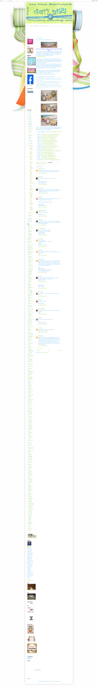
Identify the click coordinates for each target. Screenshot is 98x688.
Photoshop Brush (30, 409)
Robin (39, 317)
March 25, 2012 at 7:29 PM (42, 281)
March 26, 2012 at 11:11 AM (42, 324)
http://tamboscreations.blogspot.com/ (48, 143)
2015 (29, 119)
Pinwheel (29, 412)
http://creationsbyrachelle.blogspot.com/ (49, 137)
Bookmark (30, 254)
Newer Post (38, 350)
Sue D (39, 328)
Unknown (39, 238)
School (29, 443)
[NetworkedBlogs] (30, 91)
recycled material (29, 432)
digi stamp (30, 297)
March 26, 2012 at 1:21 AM (42, 296)
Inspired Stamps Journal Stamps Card (31, 208)
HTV (28, 344)
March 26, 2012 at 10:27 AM (42, 314)
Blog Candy (30, 251)
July (30, 140)
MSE (29, 384)
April (30, 145)
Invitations (30, 351)
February (31, 212)
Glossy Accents (29, 333)
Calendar (29, 260)
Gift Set (29, 322)
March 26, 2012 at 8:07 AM (42, 305)
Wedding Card (30, 523)
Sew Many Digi (30, 448)
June (30, 142)
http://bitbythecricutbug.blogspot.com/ (48, 158)
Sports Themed (29, 473)
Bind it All (29, 244)
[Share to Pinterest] (51, 162)
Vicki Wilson (40, 128)
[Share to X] (49, 162)
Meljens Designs (29, 371)
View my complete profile (30, 580)
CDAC (29, 268)
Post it (29, 416)
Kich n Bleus (30, 363)
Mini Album (30, 374)
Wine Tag (30, 192)
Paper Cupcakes (29, 394)
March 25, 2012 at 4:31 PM (42, 272)
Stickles (29, 479)
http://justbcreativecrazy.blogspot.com (48, 147)
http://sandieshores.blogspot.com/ (50, 144)
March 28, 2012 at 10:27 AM (42, 345)
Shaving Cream (29, 454)
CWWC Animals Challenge (31, 204)
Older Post (60, 350)
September (31, 135)
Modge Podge (30, 379)
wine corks (30, 526)
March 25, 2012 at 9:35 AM (42, 207)
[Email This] (47, 162)
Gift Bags (29, 319)
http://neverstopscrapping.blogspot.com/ (48, 155)
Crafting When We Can (30, 287)
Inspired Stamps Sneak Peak (31, 153)
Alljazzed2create (41, 210)
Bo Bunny (29, 252)
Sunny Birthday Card (31, 162)
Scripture (29, 447)
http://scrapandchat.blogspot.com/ (47, 152)
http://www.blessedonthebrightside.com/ (49, 142)
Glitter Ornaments (30, 329)
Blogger (58, 681)
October (31, 131)
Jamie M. (29, 546)
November (31, 128)
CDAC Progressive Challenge (31, 181)
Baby (29, 237)
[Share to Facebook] (50, 162)
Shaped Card (30, 451)
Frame (29, 311)
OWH (29, 392)
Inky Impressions (30, 346)
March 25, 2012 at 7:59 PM (42, 288)
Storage (29, 481)
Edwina (39, 219)
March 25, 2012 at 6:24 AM (42, 193)
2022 (29, 111)
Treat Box (30, 509)
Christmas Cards (30, 271)
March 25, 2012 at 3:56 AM (42, 173)
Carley (39, 250)
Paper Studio (30, 396)
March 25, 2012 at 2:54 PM (42, 246)
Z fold (29, 530)
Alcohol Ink (30, 225)
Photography (36, 25)
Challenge (29, 269)
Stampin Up (30, 477)
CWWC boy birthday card (31, 177)
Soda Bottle (30, 462)
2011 (29, 218)
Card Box (29, 264)
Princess (29, 417)
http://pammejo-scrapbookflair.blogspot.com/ (49, 136)
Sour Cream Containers (30, 467)
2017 (29, 116)
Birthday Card (30, 249)
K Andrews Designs (30, 359)
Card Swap (30, 266)
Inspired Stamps (29, 350)
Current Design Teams (43, 25)
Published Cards (29, 422)
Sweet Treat (30, 490)
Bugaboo (29, 258)
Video (29, 519)
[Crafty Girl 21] (30, 84)
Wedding (29, 522)
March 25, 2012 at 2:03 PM (42, 235)
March (31, 146)
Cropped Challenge (31, 149)
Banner (39, 163)
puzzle (29, 424)
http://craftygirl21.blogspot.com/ (47, 149)
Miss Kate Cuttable (30, 377)
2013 (29, 123)
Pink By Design (29, 411)
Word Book (30, 528)
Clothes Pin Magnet (30, 278)
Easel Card (30, 303)
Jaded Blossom (29, 355)
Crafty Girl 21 (29, 74)
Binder (29, 246)
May (30, 143)
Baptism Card (30, 242)
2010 (29, 219)
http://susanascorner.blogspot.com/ (52, 146)
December (31, 126)
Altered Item (30, 228)
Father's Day (30, 309)
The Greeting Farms (30, 499)
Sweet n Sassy (29, 489)
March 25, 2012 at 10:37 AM (42, 216)
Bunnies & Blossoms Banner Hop (31, 158)
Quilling (29, 427)
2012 (29, 124)
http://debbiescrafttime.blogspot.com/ (49, 156)
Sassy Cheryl (30, 437)
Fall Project (30, 306)
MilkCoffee (30, 373)
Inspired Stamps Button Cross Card (31, 196)
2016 (29, 118)
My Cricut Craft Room (30, 386)
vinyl (29, 520)
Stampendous (30, 474)
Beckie (39, 299)
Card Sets (30, 265)
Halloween (29, 338)
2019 (29, 113)
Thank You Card (30, 496)
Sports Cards (30, 200)
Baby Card (30, 238)
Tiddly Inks (30, 505)
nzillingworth (40, 168)
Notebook (30, 391)
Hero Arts (30, 343)
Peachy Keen (30, 401)
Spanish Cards (29, 471)
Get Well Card (30, 316)
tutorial (29, 512)
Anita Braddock (40, 228)
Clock (29, 275)
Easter (44, 163)
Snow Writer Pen (30, 460)
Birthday (29, 247)
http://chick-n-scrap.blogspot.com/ (50, 139)
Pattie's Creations (30, 399)
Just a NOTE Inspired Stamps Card (31, 167)
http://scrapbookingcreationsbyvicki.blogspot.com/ (52, 150)
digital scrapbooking (30, 300)
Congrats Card (29, 281)
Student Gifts (30, 482)
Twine (45, 163)
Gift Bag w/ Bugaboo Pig (31, 172)
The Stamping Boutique (30, 504)
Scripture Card (30, 186)
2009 (29, 221)
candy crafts (30, 261)
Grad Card (30, 334)
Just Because (30, 356)
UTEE (29, 515)
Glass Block (30, 324)
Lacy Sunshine (30, 366)
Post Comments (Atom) (44, 352)
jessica (39, 176)
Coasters (29, 279)
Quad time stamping (30, 426)
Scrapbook (30, 445)
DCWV (29, 293)
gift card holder (29, 321)
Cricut (41, 163)
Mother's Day (30, 381)
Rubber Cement (29, 436)
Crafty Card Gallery (30, 290)
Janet (39, 276)
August (31, 137)
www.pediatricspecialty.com (41, 56)
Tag (28, 494)
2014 (29, 121)
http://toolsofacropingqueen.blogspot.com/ (52, 159)
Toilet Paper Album (30, 507)
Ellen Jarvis (40, 259)
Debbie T (39, 291)
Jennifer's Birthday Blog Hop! (31, 189)
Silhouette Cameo (30, 456)
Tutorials (31, 25)
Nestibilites (30, 388)
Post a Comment (40, 348)
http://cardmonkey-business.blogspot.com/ (54, 131)
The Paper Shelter (29, 501)
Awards (29, 236)
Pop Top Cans (30, 414)
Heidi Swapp (30, 340)
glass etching (30, 326)
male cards (30, 368)
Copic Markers (29, 284)
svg (28, 484)
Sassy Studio (30, 440)
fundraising (30, 312)
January (31, 215)
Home (27, 25)
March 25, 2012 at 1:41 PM (42, 225)
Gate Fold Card (29, 315)
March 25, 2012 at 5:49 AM (42, 184)
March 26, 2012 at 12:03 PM (42, 332)
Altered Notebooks (30, 231)
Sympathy (29, 493)
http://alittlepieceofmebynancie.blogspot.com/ (49, 140)
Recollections (30, 429)
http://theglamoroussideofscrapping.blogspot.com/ (50, 134)
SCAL (29, 442)
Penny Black (30, 403)
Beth (39, 197)
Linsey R (39, 335)
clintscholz (51, 681)
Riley (29, 433)
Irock (29, 352)
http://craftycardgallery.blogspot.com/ (49, 153)
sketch (29, 458)
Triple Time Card (30, 511)
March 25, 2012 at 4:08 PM (42, 255)
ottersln (39, 188)
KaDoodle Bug (30, 361)
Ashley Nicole (40, 308)
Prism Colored (29, 420)
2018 (29, 115)
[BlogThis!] (48, 162)
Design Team (30, 295)
